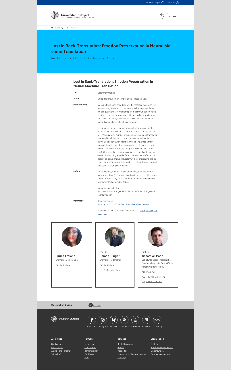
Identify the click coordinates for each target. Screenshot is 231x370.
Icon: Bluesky (114, 320)
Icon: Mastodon (124, 320)
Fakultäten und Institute (162, 347)
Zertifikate (89, 354)
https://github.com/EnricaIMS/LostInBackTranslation (122, 204)
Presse (121, 347)
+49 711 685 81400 (155, 276)
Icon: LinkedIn (146, 320)
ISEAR (142, 210)
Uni (153, 3)
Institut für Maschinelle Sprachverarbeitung (52, 27)
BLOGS (149, 210)
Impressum (89, 344)
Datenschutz (90, 347)
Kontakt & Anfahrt (126, 344)
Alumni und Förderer (60, 350)
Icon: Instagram (103, 320)
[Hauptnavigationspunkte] (174, 15)
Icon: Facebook (92, 320)
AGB (86, 357)
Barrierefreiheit (91, 350)
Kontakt (97, 305)
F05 (171, 3)
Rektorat (155, 344)
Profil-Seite (65, 265)
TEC (104, 213)
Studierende (57, 344)
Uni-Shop (122, 357)
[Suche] (168, 15)
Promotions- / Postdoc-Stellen (132, 354)
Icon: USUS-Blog (157, 320)
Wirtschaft (56, 354)
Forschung (59, 28)
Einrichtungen (157, 350)
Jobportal (122, 350)
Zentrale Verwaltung (160, 354)
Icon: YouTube (135, 320)
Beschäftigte (57, 347)
